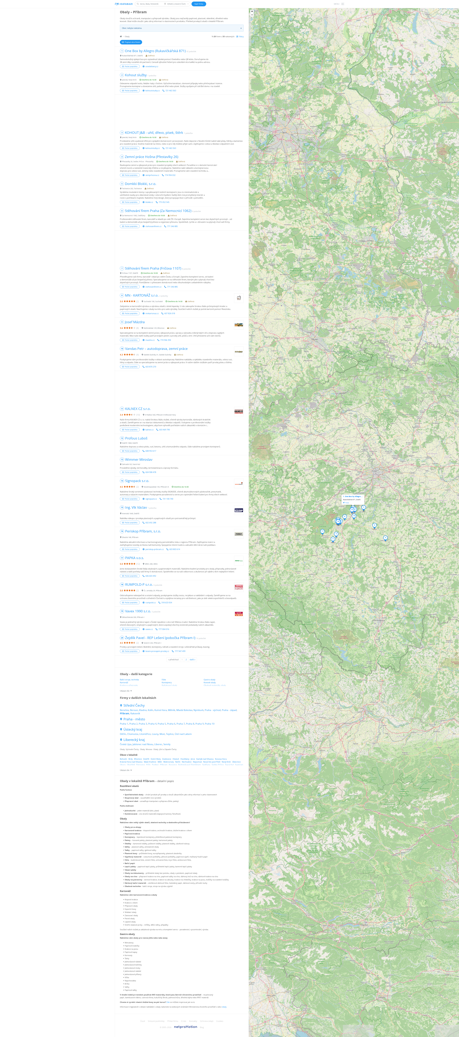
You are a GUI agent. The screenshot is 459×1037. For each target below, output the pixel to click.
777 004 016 (163, 629)
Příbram (124, 713)
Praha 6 (171, 723)
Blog (202, 1027)
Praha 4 (152, 723)
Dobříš (146, 759)
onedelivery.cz (151, 66)
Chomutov (132, 734)
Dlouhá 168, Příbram (130, 537)
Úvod (142, 1021)
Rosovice (173, 764)
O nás (183, 1021)
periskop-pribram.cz (154, 549)
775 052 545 (164, 202)
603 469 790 (164, 429)
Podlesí (155, 764)
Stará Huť (229, 764)
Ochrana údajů (206, 1021)
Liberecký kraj (134, 740)
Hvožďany (184, 759)
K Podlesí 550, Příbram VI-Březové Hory (160, 415)
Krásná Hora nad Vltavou (131, 762)
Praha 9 (199, 723)
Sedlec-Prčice (218, 764)
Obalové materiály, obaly (215, 685)
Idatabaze (126, 4)
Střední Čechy (134, 705)
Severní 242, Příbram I (152, 643)
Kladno (143, 710)
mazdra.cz (150, 340)
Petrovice (140, 764)
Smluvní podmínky (156, 1021)
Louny (155, 734)
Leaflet (440, 8)
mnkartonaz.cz (152, 313)
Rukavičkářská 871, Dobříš (132, 55)
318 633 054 (166, 602)
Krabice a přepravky (129, 685)
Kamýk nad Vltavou (205, 759)
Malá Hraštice (150, 762)
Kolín (150, 710)
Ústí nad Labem (183, 734)
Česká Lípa (125, 744)
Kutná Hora (160, 710)
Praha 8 (190, 723)
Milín (160, 762)
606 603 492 (150, 576)
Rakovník (135, 713)
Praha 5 (162, 723)
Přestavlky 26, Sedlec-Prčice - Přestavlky (137, 161)
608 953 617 (150, 451)
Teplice (170, 734)
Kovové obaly (210, 682)
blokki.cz (149, 202)
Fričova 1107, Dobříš (130, 273)
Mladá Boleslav (184, 710)
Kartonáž (124, 682)
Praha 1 (124, 723)
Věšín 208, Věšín (151, 564)
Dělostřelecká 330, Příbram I (133, 617)
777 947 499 (180, 651)
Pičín (148, 764)
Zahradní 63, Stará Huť (131, 464)
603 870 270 (150, 366)
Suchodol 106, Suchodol (153, 301)
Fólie (164, 679)
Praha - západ (229, 710)
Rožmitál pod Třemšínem (189, 764)
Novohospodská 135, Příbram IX (156, 487)
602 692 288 (150, 522)
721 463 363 (170, 90)
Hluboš (176, 759)
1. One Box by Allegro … (353, 496)
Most (162, 734)
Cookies (219, 1021)
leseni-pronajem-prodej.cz (157, 651)
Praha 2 (133, 723)
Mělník (171, 710)
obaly (224, 1007)
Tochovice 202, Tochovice (132, 188)
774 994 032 (170, 175)
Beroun (134, 710)
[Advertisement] (182, 111)
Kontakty (193, 1021)
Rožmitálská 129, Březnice (154, 328)
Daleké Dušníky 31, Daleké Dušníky (157, 355)
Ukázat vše (124, 691)
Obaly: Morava (146, 749)
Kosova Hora (221, 759)
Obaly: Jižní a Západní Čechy (165, 749)
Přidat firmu (172, 1021)
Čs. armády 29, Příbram (153, 590)
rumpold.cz (150, 602)
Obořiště (131, 764)
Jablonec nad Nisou (143, 744)
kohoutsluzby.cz (152, 90)
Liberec (158, 744)
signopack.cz (151, 499)
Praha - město (134, 719)
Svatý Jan (239, 764)
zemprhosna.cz (152, 175)
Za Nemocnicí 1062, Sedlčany (133, 215)
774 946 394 (165, 340)
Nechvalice (186, 762)
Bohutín (123, 759)
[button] (363, 508)
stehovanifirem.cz (153, 226)
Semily (166, 744)
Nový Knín (226, 762)
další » (192, 659)
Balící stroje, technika (129, 679)
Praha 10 (209, 723)
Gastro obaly (209, 679)
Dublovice (166, 759)
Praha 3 (143, 723)
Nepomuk (197, 762)
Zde (168, 1002)
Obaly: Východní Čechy (129, 749)
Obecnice (236, 762)
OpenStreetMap (450, 8)
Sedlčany (206, 764)
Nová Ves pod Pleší (211, 762)
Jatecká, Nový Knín (129, 80)
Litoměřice (145, 734)
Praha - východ (213, 710)
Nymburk (199, 710)
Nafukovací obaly (169, 685)
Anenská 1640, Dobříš (130, 513)
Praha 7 (181, 723)
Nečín (177, 762)
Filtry (241, 36)
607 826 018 (169, 313)
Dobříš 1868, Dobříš (130, 443)
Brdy (130, 759)
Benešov (124, 710)
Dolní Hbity (156, 759)
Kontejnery (167, 682)
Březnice (138, 759)
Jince (193, 759)
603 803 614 (174, 549)
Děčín (123, 734)
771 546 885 (172, 226)
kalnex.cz (149, 429)
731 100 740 (168, 499)
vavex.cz (149, 629)
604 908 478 (150, 472)
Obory (123, 764)
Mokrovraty (168, 762)
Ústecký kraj (132, 729)
